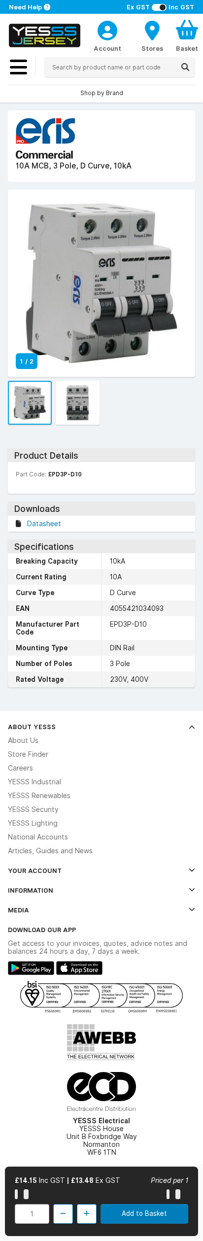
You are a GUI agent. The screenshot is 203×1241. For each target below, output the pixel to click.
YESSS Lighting (33, 823)
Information (30, 890)
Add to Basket (144, 1213)
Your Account (35, 870)
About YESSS (32, 727)
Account (107, 48)
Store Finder (28, 754)
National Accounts (38, 837)
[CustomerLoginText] (107, 29)
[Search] (185, 67)
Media (18, 910)
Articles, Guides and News (50, 851)
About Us (23, 740)
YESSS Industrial (34, 782)
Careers (20, 768)
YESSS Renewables (39, 796)
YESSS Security (33, 809)
